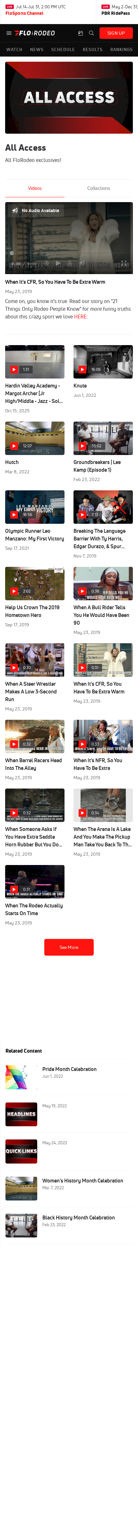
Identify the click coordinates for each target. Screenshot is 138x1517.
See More (69, 947)
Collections (98, 188)
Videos (35, 188)
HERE (80, 316)
